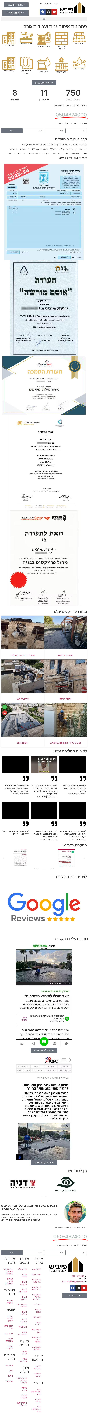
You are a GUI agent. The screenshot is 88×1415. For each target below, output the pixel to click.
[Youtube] (54, 12)
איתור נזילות (24, 1370)
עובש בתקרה (10, 1347)
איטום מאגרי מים (22, 1290)
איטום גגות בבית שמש (36, 1288)
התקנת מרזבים (38, 1400)
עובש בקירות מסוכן (10, 1318)
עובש (11, 1309)
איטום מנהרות (24, 1320)
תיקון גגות (37, 1317)
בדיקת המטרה (24, 1396)
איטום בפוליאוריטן (22, 1333)
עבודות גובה (9, 1261)
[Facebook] (43, 12)
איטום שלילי (22, 1269)
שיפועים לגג (23, 699)
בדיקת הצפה (24, 1389)
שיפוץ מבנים (24, 1352)
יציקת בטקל (36, 1274)
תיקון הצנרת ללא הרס (36, 1409)
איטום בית (23, 1327)
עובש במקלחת (9, 1339)
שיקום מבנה (65, 699)
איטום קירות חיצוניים (22, 1305)
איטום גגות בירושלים (36, 1280)
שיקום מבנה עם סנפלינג (23, 655)
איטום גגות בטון (36, 1331)
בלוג (11, 1370)
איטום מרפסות (65, 655)
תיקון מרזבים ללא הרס (36, 1391)
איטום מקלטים (24, 1313)
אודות (10, 1376)
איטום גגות (22, 742)
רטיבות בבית (9, 1292)
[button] (44, 19)
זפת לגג (37, 1304)
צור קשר (9, 1381)
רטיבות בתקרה (10, 1301)
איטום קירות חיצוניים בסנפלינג (65, 742)
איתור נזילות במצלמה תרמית (22, 1380)
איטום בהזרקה (24, 1298)
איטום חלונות (24, 1275)
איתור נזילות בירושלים (22, 1404)
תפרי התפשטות (23, 1360)
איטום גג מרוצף (37, 1375)
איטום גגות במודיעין (36, 1348)
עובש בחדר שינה (8, 1327)
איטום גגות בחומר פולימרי (36, 1339)
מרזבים (37, 1383)
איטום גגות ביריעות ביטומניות (36, 1296)
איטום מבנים (24, 1261)
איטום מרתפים (23, 1283)
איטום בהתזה (38, 1323)
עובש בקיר (8, 1333)
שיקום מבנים (24, 1343)
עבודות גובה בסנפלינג (9, 1281)
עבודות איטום (38, 1310)
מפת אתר (9, 1365)
